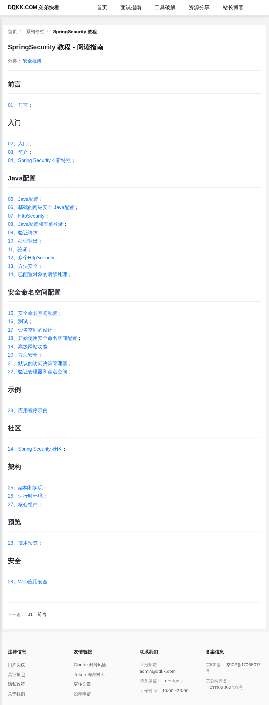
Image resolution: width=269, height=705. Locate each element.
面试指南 (130, 7)
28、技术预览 (23, 543)
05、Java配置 (23, 199)
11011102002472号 (224, 687)
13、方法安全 (23, 266)
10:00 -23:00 (175, 690)
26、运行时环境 (25, 496)
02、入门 (18, 143)
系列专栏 (35, 31)
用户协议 (16, 664)
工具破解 (165, 7)
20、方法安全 (23, 355)
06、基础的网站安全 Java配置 (41, 207)
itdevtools (172, 680)
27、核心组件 (23, 504)
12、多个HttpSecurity (31, 257)
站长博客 (233, 7)
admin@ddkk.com (158, 671)
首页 (102, 7)
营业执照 (16, 674)
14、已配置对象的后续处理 (37, 274)
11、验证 (17, 249)
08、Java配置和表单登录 (35, 224)
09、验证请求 (23, 232)
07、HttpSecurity (26, 216)
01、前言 (18, 105)
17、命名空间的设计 (30, 330)
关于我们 (16, 693)
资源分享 (199, 7)
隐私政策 (16, 684)
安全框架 (32, 60)
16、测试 (18, 321)
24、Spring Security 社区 (35, 449)
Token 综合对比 (89, 674)
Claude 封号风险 (90, 664)
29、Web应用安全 (28, 581)
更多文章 (82, 684)
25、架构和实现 (25, 487)
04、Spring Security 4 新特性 (39, 160)
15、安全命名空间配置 (32, 313)
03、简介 (18, 152)
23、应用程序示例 (28, 410)
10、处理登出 (23, 241)
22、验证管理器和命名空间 (37, 371)
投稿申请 (82, 693)
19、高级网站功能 (28, 346)
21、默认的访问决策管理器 (37, 363)
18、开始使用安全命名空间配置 (42, 338)
